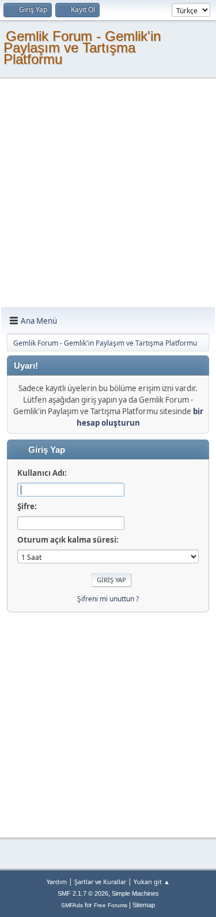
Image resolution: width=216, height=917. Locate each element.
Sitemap (143, 904)
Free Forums (110, 905)
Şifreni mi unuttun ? (108, 599)
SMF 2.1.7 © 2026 (83, 893)
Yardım (57, 881)
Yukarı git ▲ (152, 881)
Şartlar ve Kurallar (100, 881)
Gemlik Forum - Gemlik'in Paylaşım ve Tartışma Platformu (82, 47)
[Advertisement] (108, 193)
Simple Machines (135, 893)
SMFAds (72, 905)
